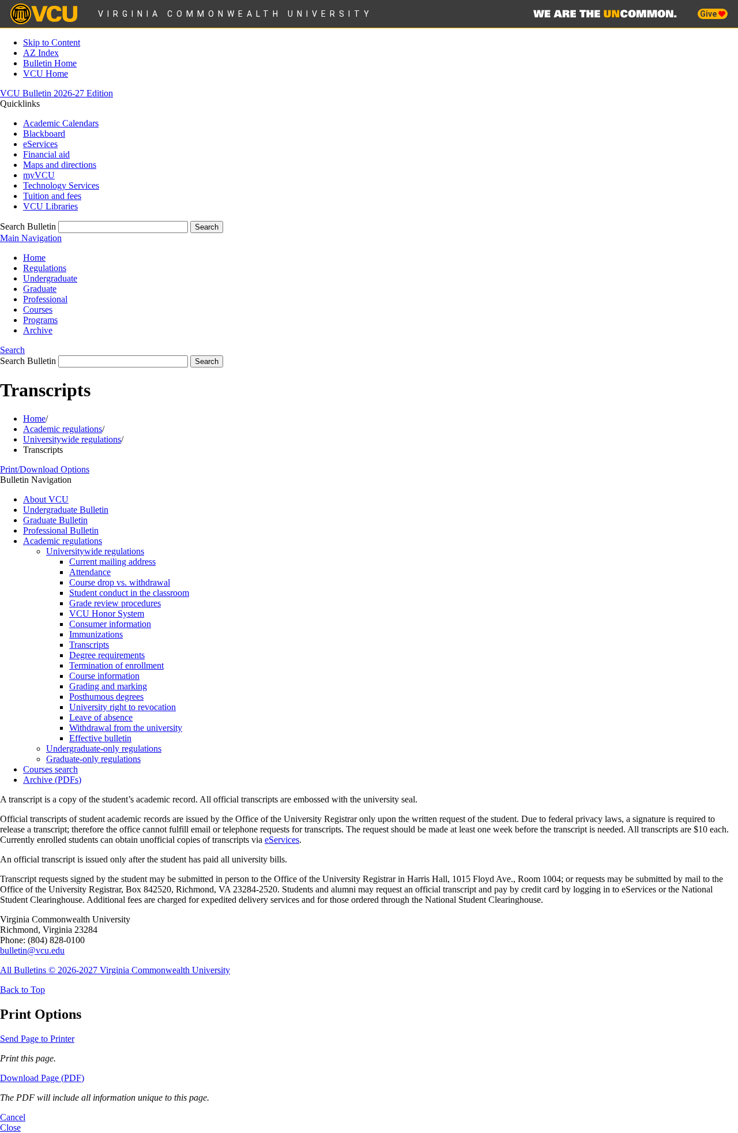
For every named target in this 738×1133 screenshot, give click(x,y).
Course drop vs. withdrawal (119, 582)
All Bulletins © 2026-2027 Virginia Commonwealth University (115, 970)
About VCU (46, 499)
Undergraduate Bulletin (65, 510)
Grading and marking (108, 686)
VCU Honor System (106, 613)
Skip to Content (51, 42)
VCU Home (45, 73)
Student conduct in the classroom (129, 593)
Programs (40, 320)
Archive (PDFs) (52, 780)
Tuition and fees (52, 196)
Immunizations (96, 634)
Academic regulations (62, 429)
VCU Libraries (50, 206)
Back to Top (22, 990)
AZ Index (41, 53)
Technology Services (61, 185)
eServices (40, 144)
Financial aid (46, 154)
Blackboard (44, 133)
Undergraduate (50, 278)
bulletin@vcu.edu (32, 950)
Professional (45, 299)
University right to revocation (122, 707)
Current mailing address (112, 561)
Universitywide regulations (72, 439)
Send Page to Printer (37, 1039)
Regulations (44, 268)
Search (12, 350)
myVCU (39, 175)
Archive (37, 330)
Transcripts (89, 645)
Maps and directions (59, 165)
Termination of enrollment (116, 665)
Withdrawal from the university (125, 728)
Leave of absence (101, 717)
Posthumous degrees (106, 696)
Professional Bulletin (61, 530)
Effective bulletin (100, 738)
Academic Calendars (61, 123)
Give (709, 13)
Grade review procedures (115, 603)
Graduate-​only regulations (93, 759)
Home (34, 257)
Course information (104, 676)
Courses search (50, 769)
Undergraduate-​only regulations (103, 748)
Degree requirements (107, 655)
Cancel (12, 1117)
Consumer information (110, 624)
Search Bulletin (28, 226)
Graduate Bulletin (55, 520)
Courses (37, 309)
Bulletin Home (50, 63)
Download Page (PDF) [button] (42, 1078)
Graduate (40, 289)
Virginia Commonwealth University (235, 13)
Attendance (90, 572)
